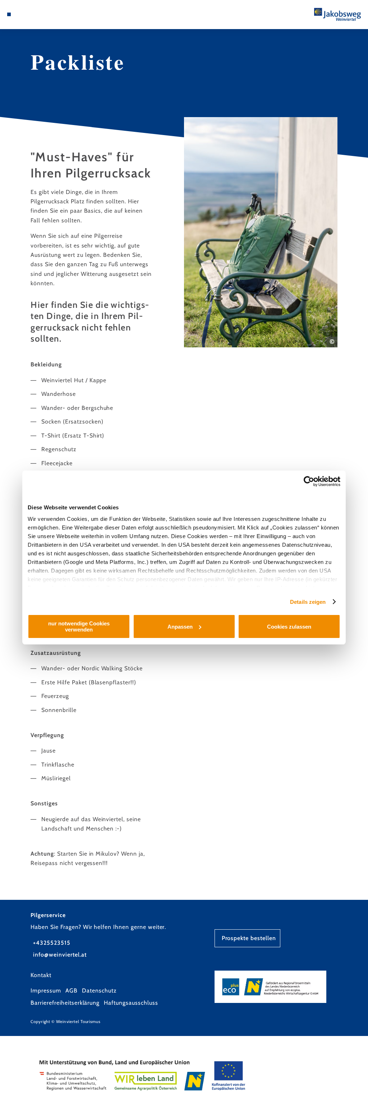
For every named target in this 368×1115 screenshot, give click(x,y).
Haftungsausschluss (131, 1002)
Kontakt (41, 975)
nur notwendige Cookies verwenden (79, 626)
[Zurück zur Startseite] (337, 14)
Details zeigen (308, 602)
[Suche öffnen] (24, 14)
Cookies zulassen (289, 627)
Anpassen (180, 627)
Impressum (46, 990)
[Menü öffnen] (9, 14)
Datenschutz (99, 990)
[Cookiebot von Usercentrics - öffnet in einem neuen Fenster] (308, 481)
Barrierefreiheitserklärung (65, 1002)
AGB (71, 990)
